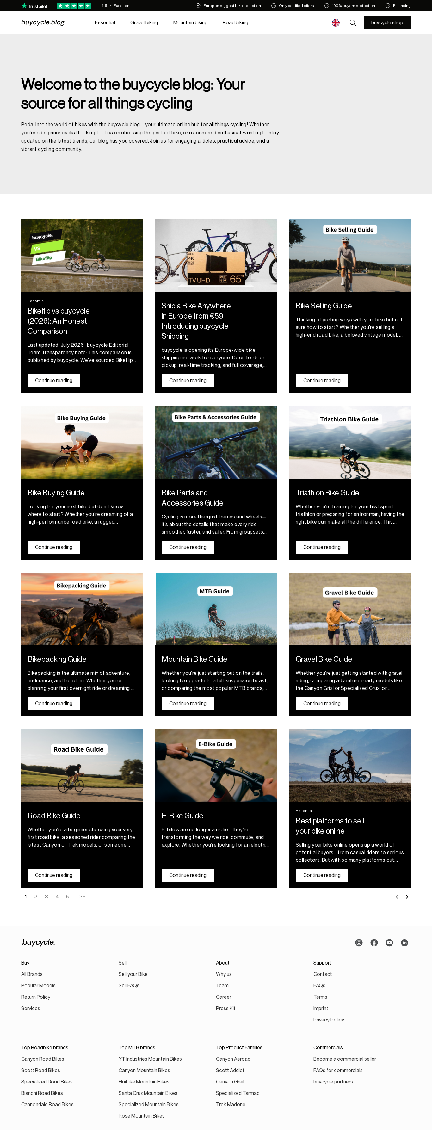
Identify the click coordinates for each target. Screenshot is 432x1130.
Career (223, 997)
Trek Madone (230, 1104)
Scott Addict (230, 1070)
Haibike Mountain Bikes (144, 1081)
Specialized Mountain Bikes (149, 1104)
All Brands (32, 974)
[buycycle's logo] (38, 943)
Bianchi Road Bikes (42, 1093)
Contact (322, 974)
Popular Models (38, 985)
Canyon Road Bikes (42, 1059)
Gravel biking (144, 22)
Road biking (235, 22)
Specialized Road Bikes (47, 1081)
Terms (320, 997)
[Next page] (407, 897)
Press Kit (226, 1008)
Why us (224, 974)
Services (30, 1008)
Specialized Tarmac (238, 1093)
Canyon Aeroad (233, 1059)
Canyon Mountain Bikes (144, 1070)
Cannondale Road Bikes (47, 1104)
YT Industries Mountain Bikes (150, 1059)
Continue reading (53, 380)
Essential (105, 22)
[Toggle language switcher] (336, 22)
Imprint (320, 1008)
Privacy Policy (328, 1019)
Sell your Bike (133, 974)
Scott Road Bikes (40, 1070)
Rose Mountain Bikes (142, 1116)
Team (222, 985)
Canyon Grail (230, 1081)
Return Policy (35, 997)
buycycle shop (387, 22)
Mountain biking (190, 22)
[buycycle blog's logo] (50, 23)
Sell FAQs (129, 985)
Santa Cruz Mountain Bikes (148, 1093)
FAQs (319, 985)
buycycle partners (333, 1081)
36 (82, 896)
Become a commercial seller (344, 1059)
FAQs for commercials (338, 1070)
